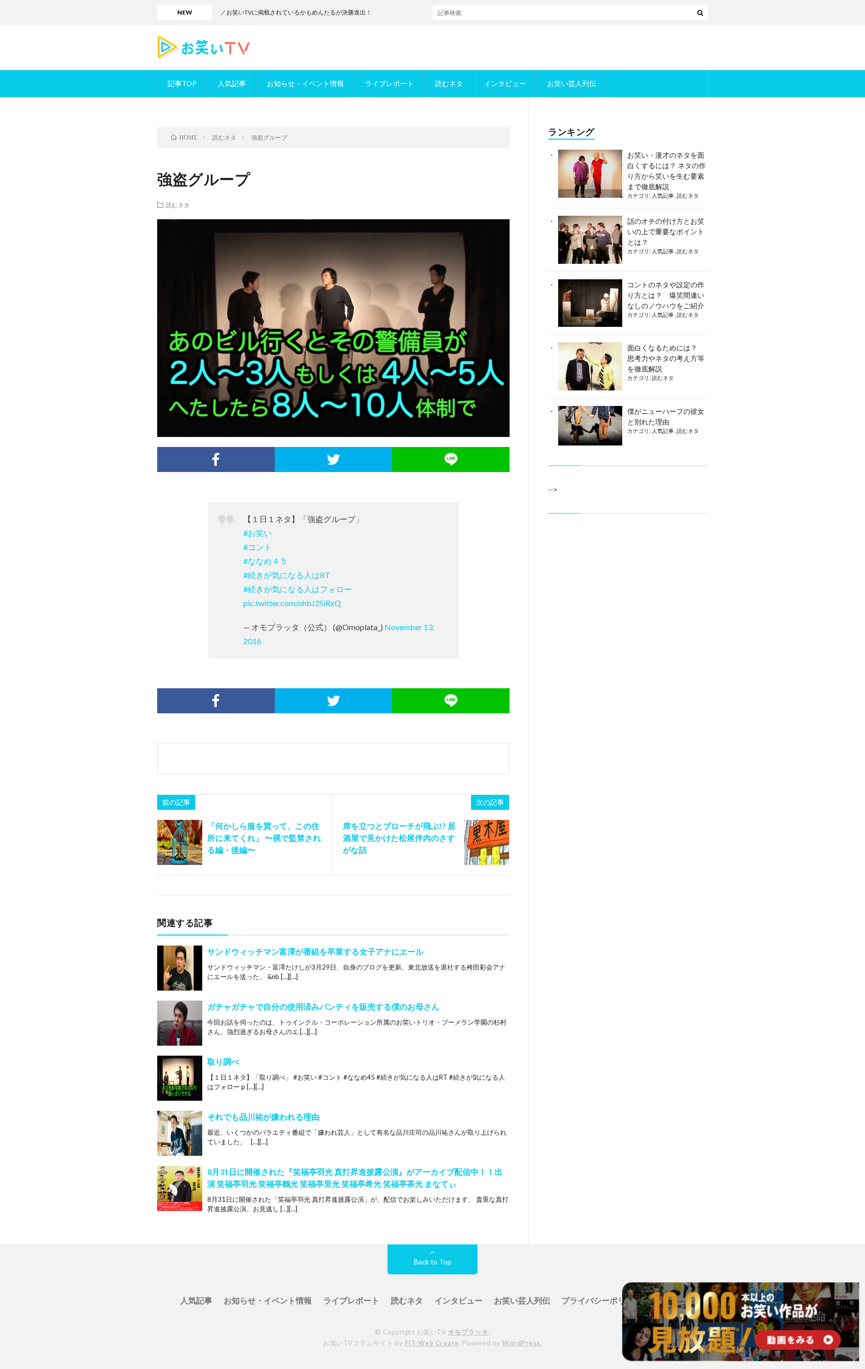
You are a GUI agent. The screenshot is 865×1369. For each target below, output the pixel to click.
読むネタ (449, 83)
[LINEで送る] (451, 459)
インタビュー (505, 83)
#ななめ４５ (265, 561)
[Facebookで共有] (216, 459)
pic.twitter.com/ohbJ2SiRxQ (292, 603)
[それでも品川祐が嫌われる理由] (179, 1133)
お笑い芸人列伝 (571, 83)
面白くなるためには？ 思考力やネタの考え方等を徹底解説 (665, 358)
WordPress (521, 1343)
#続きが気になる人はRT (286, 575)
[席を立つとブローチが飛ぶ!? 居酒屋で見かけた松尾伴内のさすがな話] (486, 842)
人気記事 (232, 83)
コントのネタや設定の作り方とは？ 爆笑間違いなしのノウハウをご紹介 (665, 295)
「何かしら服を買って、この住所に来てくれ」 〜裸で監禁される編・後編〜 (264, 837)
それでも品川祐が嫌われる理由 (263, 1116)
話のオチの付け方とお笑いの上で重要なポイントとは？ (665, 231)
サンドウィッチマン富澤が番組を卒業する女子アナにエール (315, 951)
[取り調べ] (179, 1078)
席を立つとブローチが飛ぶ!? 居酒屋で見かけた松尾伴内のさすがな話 (399, 837)
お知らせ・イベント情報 (305, 83)
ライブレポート (389, 83)
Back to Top (433, 1261)
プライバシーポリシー (602, 1300)
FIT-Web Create (432, 1343)
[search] (700, 12)
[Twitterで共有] (333, 459)
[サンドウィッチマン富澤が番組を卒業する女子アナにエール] (179, 968)
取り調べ (223, 1061)
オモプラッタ (468, 1332)
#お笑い (257, 533)
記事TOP (182, 83)
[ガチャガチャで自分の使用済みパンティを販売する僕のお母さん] (179, 1023)
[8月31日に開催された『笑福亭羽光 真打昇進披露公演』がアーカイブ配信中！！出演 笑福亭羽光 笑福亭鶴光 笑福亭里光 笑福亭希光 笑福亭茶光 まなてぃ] (179, 1188)
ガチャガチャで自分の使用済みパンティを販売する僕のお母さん (323, 1006)
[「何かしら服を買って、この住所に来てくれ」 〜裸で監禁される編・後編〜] (179, 842)
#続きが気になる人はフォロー (297, 589)
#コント (257, 547)
